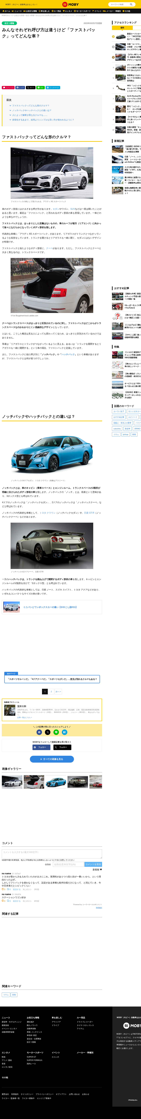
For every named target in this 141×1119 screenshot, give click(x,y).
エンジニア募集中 (44, 1098)
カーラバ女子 (118, 411)
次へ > (58, 692)
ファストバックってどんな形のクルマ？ (30, 105)
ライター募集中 (28, 1098)
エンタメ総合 (7, 1067)
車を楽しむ (45, 11)
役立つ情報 (30, 15)
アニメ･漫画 (7, 1060)
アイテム (80, 1029)
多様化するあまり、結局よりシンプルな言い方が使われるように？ (43, 120)
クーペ (49, 248)
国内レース (31, 1064)
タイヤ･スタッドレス (85, 1025)
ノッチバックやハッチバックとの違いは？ (31, 110)
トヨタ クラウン (47, 513)
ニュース (18, 11)
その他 (127, 11)
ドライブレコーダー (85, 1022)
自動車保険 (31, 1029)
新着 (14, 995)
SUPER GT (31, 1057)
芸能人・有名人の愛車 (122, 423)
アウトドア (56, 1022)
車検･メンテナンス (34, 1032)
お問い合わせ (74, 1094)
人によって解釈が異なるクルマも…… (29, 115)
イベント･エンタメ (9, 1029)
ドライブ (55, 1025)
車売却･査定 (32, 1035)
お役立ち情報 (31, 11)
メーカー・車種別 (113, 11)
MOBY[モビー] (7, 15)
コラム (6, 995)
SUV (72, 209)
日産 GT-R (89, 513)
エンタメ (68, 11)
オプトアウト (61, 1094)
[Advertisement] (52, 62)
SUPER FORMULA (34, 1060)
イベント (98, 11)
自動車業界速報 (8, 1032)
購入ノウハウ (32, 1025)
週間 (122, 28)
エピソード (132, 417)
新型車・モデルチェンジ (11, 1022)
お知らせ (85, 1094)
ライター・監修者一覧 (11, 1098)
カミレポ (55, 1057)
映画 (3, 1057)
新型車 (127, 429)
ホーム (7, 11)
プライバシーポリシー (45, 1094)
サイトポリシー (27, 1094)
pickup (125, 434)
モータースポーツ (83, 11)
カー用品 (57, 11)
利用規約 (99, 907)
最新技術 (5, 1025)
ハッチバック (68, 354)
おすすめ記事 (118, 417)
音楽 (3, 1064)
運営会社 (5, 1094)
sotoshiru (117, 429)
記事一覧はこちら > (24, 717)
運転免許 (30, 1022)
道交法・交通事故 (34, 1039)
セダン (56, 209)
